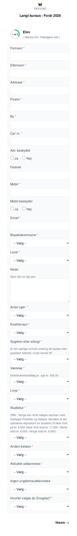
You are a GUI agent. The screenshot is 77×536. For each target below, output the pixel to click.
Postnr (16, 99)
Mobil (15, 184)
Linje (15, 390)
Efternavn (18, 65)
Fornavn (17, 48)
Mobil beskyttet (21, 201)
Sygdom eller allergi (26, 341)
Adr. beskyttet (20, 150)
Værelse (17, 368)
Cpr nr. (16, 133)
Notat (14, 269)
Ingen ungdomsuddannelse (30, 481)
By (13, 116)
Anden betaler (21, 446)
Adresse (17, 82)
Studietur (18, 407)
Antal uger (19, 307)
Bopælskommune (24, 235)
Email (15, 217)
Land (15, 252)
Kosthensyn (20, 324)
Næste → (62, 522)
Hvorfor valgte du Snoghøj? (31, 498)
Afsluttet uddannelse (26, 463)
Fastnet (15, 167)
